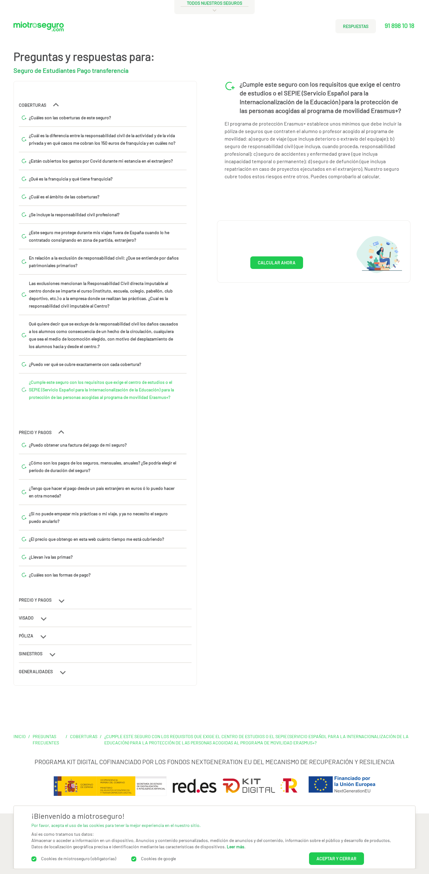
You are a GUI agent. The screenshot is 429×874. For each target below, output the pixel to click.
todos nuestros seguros (214, 3)
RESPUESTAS (355, 26)
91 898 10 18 (399, 25)
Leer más (235, 846)
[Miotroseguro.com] (39, 29)
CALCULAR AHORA (277, 262)
